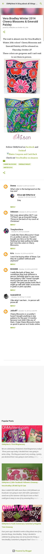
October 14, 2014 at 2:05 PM (27, 310)
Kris (12, 253)
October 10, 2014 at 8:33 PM (28, 269)
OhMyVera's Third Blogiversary (13, 444)
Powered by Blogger (23, 551)
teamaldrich (15, 295)
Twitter (21, 150)
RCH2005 (14, 269)
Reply (12, 207)
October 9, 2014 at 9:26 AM (27, 197)
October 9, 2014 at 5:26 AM (20, 231)
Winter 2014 (8, 167)
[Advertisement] (22, 391)
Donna (13, 186)
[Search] (40, 3)
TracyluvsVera (16, 229)
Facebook (30, 147)
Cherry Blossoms (10, 164)
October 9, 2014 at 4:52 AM (25, 186)
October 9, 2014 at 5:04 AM (28, 212)
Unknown (14, 212)
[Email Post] (4, 161)
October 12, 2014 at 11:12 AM (21, 297)
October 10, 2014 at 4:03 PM (24, 253)
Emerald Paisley (24, 164)
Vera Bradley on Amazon (27, 158)
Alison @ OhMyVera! (26, 195)
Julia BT (13, 311)
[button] (4, 32)
